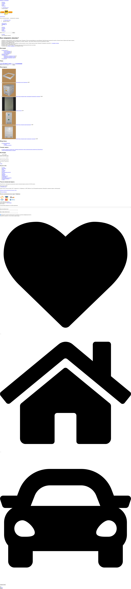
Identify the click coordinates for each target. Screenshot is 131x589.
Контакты (3, 5)
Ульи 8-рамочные (7, 53)
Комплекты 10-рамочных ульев (9, 55)
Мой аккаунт (4, 23)
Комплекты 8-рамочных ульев (9, 57)
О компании (4, 176)
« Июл (1, 163)
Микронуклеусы (13, 63)
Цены (3, 29)
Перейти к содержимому (4, 0)
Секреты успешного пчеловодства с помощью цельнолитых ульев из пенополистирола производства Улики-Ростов (22, 149)
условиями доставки (55, 43)
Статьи (5, 144)
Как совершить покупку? (6, 172)
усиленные (18, 63)
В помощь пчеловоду (8, 145)
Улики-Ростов (2, 16)
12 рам (9, 63)
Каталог (3, 2)
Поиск (14, 64)
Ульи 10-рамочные (7, 51)
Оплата (3, 171)
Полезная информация (6, 143)
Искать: (1, 64)
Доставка (3, 3)
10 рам (5, 63)
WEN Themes (9, 202)
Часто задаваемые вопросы (6, 177)
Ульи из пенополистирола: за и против (9, 150)
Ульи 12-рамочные (7, 52)
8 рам (1, 63)
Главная (3, 34)
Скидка (3, 173)
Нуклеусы (4, 58)
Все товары (4, 168)
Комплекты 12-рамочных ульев (9, 56)
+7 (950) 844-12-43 (5, 7)
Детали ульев (4, 50)
